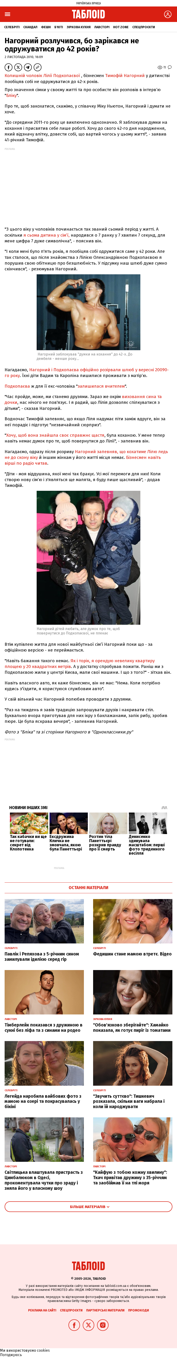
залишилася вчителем (101, 386)
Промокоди (138, 1310)
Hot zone (121, 27)
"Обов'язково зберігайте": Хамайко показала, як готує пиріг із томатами (132, 1027)
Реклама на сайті (42, 1310)
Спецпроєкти (143, 27)
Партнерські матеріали (105, 1310)
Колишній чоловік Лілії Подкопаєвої (42, 75)
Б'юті (58, 27)
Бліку (11, 95)
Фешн (46, 27)
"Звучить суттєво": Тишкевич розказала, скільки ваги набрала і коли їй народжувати (129, 1102)
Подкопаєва (17, 386)
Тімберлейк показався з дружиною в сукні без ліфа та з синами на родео (44, 1027)
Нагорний (85, 451)
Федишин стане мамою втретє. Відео (132, 954)
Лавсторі (101, 27)
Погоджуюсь (11, 1355)
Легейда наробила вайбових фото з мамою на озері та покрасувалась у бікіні (43, 1102)
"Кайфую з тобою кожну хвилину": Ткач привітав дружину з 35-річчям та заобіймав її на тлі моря (130, 1178)
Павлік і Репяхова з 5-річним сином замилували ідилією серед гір (42, 956)
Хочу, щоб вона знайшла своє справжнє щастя (55, 435)
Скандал (30, 27)
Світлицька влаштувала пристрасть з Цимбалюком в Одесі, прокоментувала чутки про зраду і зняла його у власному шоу (44, 1180)
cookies (43, 1350)
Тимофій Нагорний (125, 75)
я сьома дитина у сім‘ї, (47, 235)
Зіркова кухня (79, 27)
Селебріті (12, 27)
